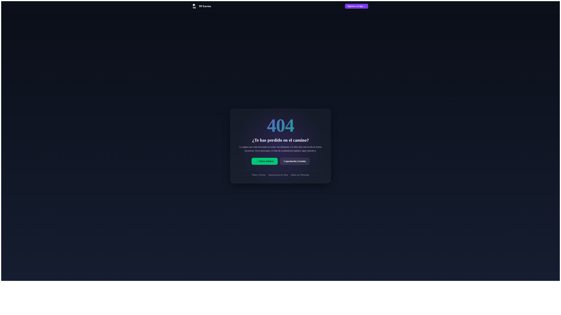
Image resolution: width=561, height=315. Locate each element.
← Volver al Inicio (265, 161)
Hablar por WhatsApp (300, 175)
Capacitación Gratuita (295, 161)
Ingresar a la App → (357, 6)
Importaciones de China (278, 175)
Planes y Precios (258, 175)
